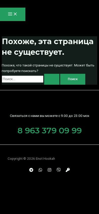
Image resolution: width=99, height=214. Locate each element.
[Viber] (59, 171)
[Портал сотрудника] (68, 171)
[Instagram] (49, 171)
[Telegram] (31, 171)
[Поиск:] (31, 79)
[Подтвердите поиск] (51, 79)
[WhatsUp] (40, 171)
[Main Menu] (12, 14)
